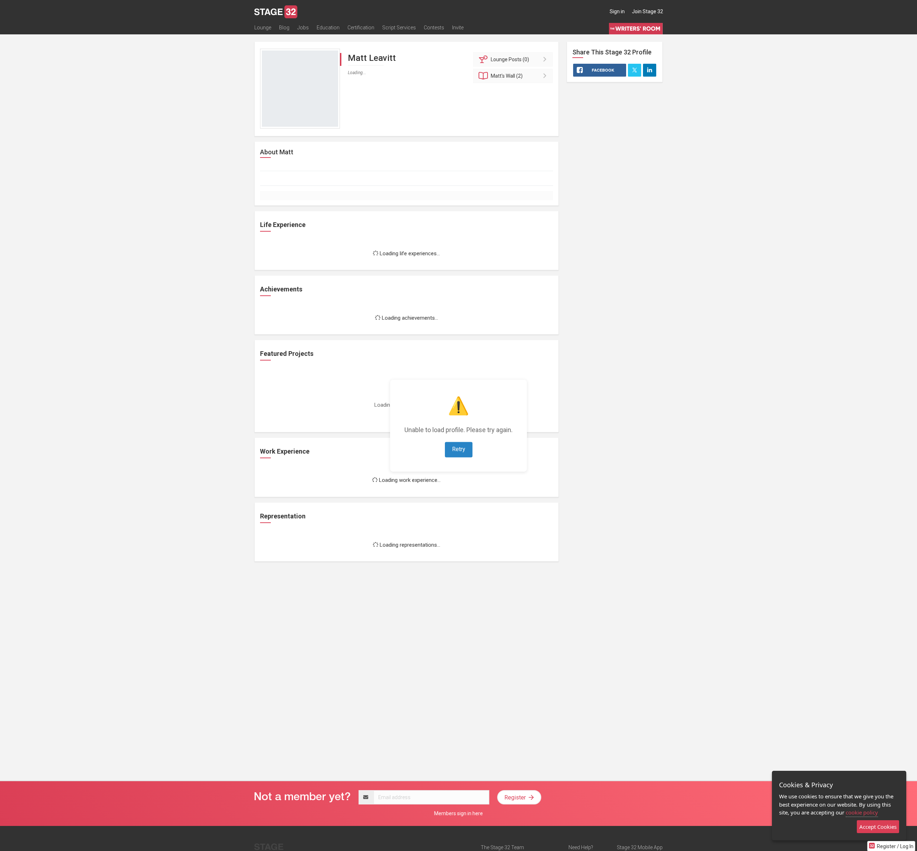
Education (328, 27)
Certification (360, 27)
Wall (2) (507, 76)
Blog (284, 27)
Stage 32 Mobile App (640, 847)
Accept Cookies (878, 826)
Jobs (303, 27)
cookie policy (862, 812)
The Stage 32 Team (502, 847)
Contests (434, 27)
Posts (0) (510, 59)
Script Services (399, 27)
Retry (458, 449)
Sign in (617, 11)
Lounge (262, 27)
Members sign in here (458, 813)
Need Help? (580, 847)
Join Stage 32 (647, 11)
